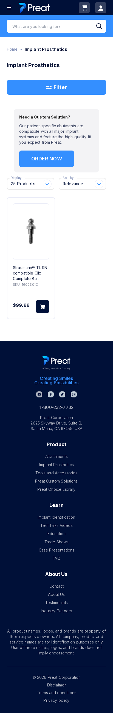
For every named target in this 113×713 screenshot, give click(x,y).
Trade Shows (56, 541)
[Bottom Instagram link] (74, 394)
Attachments (56, 456)
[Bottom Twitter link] (62, 394)
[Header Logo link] (34, 7)
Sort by (68, 178)
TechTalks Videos (56, 525)
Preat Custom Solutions (56, 481)
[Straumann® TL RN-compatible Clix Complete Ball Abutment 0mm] (31, 231)
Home (12, 49)
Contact (56, 586)
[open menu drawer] (9, 7)
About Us (56, 594)
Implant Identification (56, 517)
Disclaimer (56, 685)
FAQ (56, 558)
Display (16, 178)
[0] (84, 7)
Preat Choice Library (56, 489)
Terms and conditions (56, 692)
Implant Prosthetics (56, 464)
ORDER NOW (46, 158)
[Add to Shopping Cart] (42, 306)
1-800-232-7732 (56, 407)
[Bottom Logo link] (56, 363)
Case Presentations (57, 550)
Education (56, 533)
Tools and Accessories (56, 472)
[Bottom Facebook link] (51, 394)
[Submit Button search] (101, 26)
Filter (60, 87)
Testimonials (56, 602)
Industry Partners (56, 610)
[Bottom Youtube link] (39, 394)
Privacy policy (56, 700)
